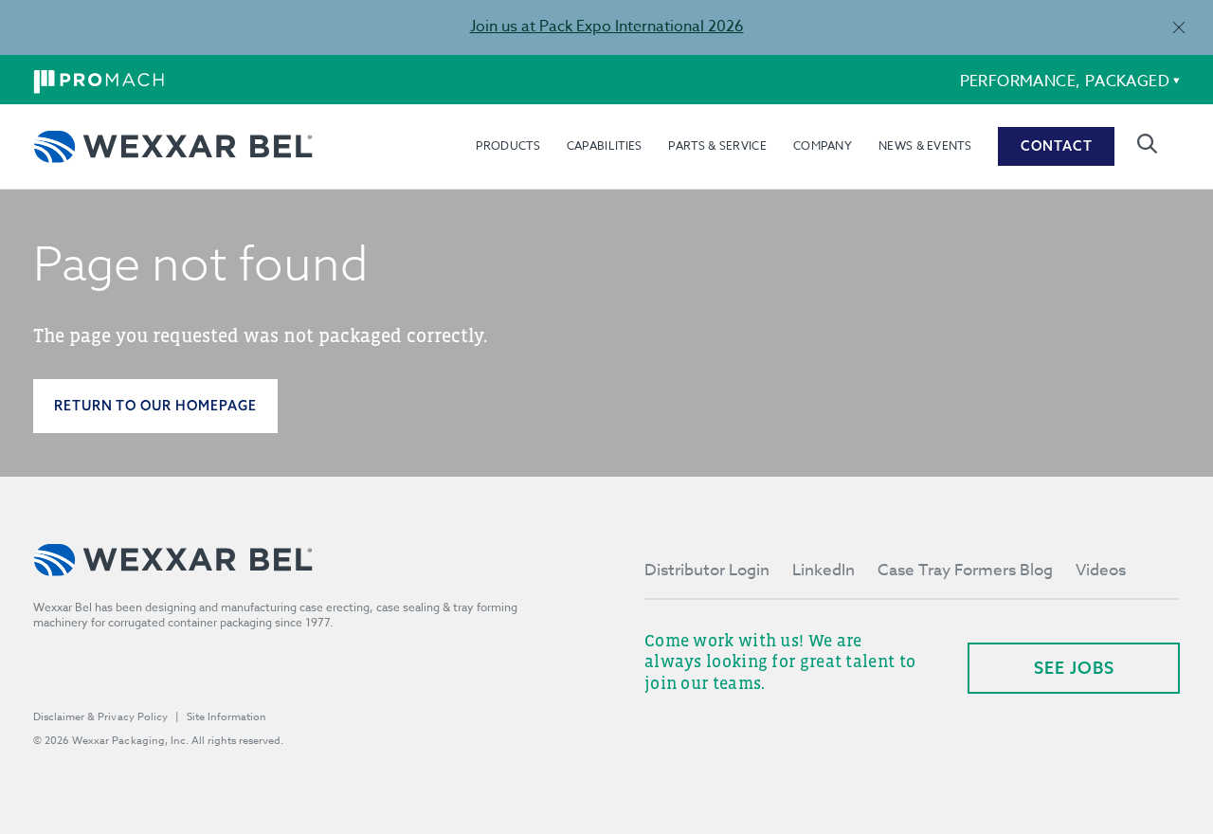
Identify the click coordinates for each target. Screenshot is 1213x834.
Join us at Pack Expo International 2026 (607, 26)
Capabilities (605, 145)
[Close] (1178, 27)
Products (507, 145)
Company (822, 145)
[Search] (1147, 144)
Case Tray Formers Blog (965, 570)
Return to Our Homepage (155, 405)
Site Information (226, 717)
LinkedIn (823, 570)
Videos (1101, 570)
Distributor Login (706, 570)
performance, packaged (1064, 81)
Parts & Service (717, 145)
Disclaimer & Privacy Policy (100, 717)
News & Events (924, 145)
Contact (1057, 145)
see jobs (1074, 668)
